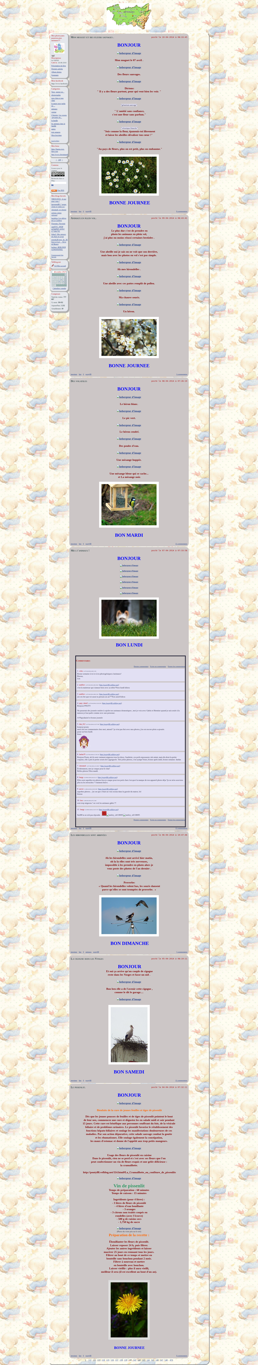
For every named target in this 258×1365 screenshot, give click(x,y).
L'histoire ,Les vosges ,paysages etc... (59, 116)
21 (63, 281)
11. (78, 809)
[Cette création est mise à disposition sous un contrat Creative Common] (57, 176)
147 (161, 1360)
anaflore (82, 685)
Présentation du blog (58, 66)
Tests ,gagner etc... (57, 92)
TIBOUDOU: (58, 200)
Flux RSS (60, 190)
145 (152, 1360)
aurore (81, 789)
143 (143, 1360)
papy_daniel (83, 703)
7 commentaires (181, 952)
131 (90, 1360)
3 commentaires (181, 374)
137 (116, 1360)
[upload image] (129, 53)
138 (121, 1360)
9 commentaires (181, 1356)
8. (78, 777)
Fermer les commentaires (176, 666)
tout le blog (55, 141)
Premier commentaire (141, 820)
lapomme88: (59, 205)
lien (80, 211)
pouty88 (88, 211)
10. (78, 800)
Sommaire (55, 75)
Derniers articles (57, 69)
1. (78, 671)
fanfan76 (82, 754)
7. (78, 766)
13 (61, 279)
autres (53, 129)
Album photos (56, 72)
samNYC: (58, 229)
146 (157, 1360)
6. (78, 754)
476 (171, 1360)
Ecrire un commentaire (158, 666)
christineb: (58, 210)
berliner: (58, 248)
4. (78, 703)
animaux (54, 109)
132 (94, 1360)
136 (112, 1360)
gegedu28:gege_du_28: (59, 242)
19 (59, 281)
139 (125, 1360)
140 (59, 160)
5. (78, 724)
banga (81, 777)
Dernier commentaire (141, 666)
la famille (54, 121)
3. (78, 694)
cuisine (53, 112)
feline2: (58, 235)
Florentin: (58, 224)
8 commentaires (181, 211)
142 (139, 1360)
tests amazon (55, 132)
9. (78, 789)
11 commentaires (181, 544)
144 (148, 1360)
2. (78, 685)
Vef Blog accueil (60, 266)
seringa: (56, 214)
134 (103, 1360)
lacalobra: (58, 219)
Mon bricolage (56, 135)
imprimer (74, 211)
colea (81, 671)
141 (134, 1360)
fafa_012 (82, 724)
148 (166, 1360)
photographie (56, 95)
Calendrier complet (59, 288)
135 (107, 1360)
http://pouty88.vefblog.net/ (109, 685)
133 (98, 1360)
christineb (82, 766)
